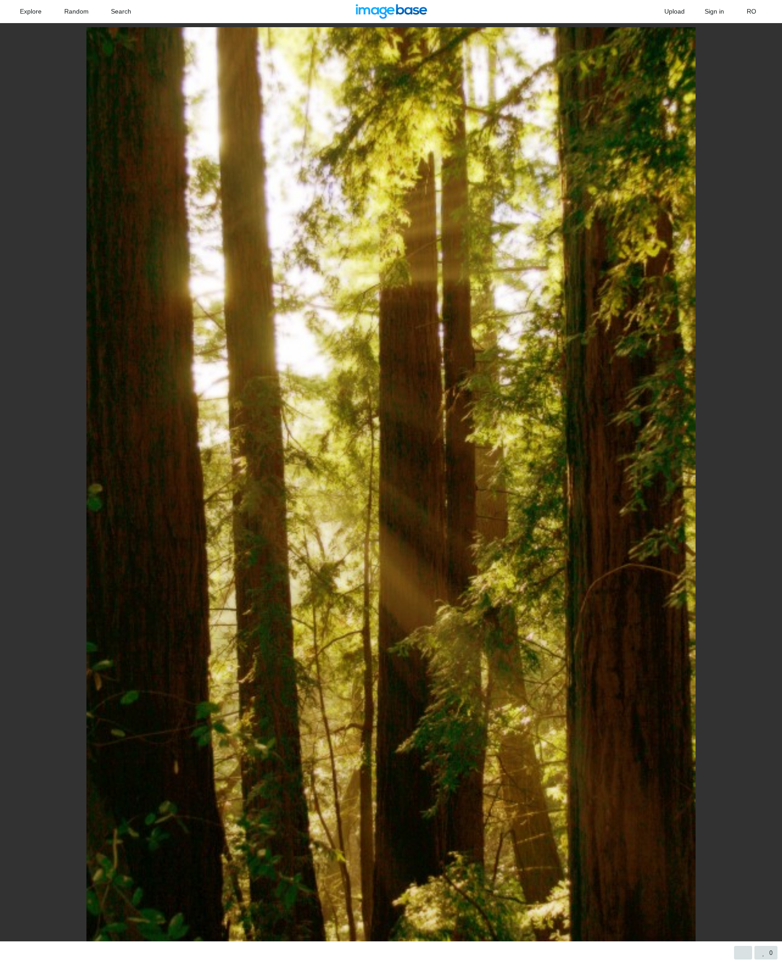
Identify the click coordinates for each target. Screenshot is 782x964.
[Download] (743, 952)
